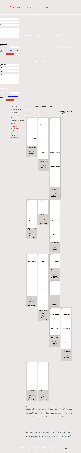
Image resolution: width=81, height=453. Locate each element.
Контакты (52, 447)
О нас (14, 12)
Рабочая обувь (40, 35)
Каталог (14, 29)
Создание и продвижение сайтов (66, 447)
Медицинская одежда (27, 35)
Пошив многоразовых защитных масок (47, 41)
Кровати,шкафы (14, 126)
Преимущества (24, 23)
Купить (31, 156)
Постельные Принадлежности (19, 41)
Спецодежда (14, 106)
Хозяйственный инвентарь (16, 137)
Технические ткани (14, 135)
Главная (28, 106)
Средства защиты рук (58, 35)
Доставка (22, 447)
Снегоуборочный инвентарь (16, 133)
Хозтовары (32, 41)
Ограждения (13, 130)
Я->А (35, 112)
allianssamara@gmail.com (45, 7)
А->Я (32, 112)
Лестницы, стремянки (15, 128)
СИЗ (48, 35)
